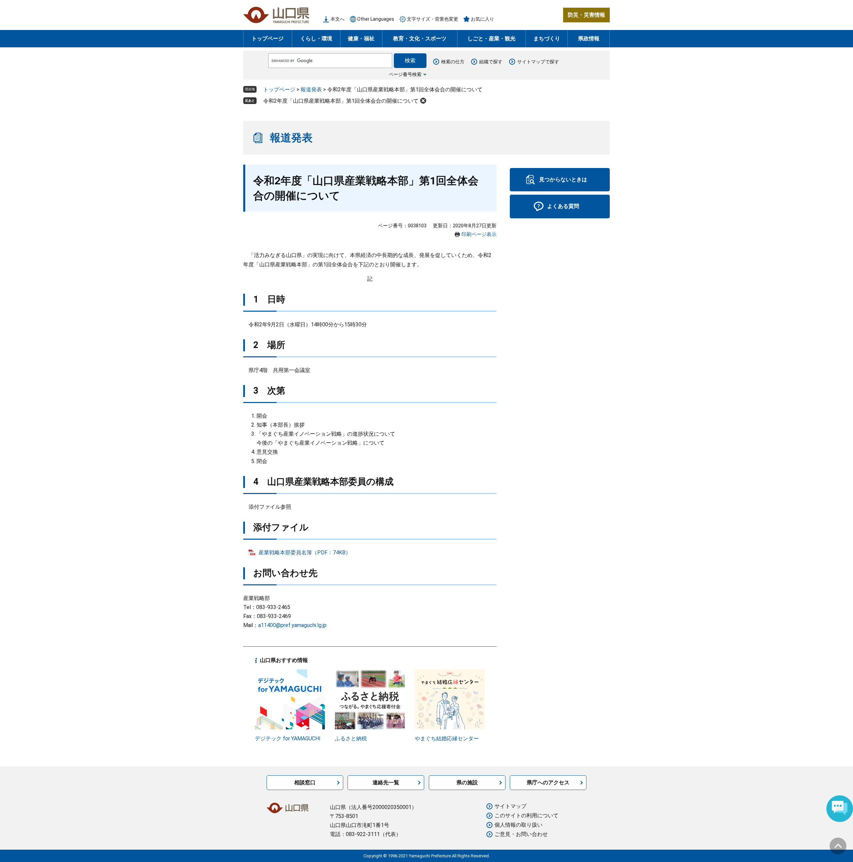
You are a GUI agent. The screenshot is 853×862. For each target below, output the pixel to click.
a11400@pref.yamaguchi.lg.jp (292, 625)
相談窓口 (305, 782)
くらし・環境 (316, 38)
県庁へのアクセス (548, 782)
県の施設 (467, 782)
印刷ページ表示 (478, 234)
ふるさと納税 (351, 738)
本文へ (338, 19)
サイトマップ (510, 806)
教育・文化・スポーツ (419, 38)
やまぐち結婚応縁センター (447, 738)
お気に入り (482, 19)
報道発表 (311, 89)
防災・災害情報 (586, 15)
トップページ (268, 38)
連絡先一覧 (386, 782)
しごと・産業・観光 (491, 38)
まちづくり (546, 38)
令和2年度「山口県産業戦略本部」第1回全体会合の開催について (341, 101)
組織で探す (490, 61)
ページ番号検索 (405, 74)
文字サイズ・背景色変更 (432, 19)
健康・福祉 (361, 38)
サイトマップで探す (538, 61)
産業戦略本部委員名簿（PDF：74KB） (305, 552)
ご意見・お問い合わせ (521, 834)
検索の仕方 (452, 61)
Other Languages (375, 19)
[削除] (423, 101)
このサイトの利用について (526, 815)
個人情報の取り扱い (518, 825)
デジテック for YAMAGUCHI (288, 738)
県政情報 (588, 38)
